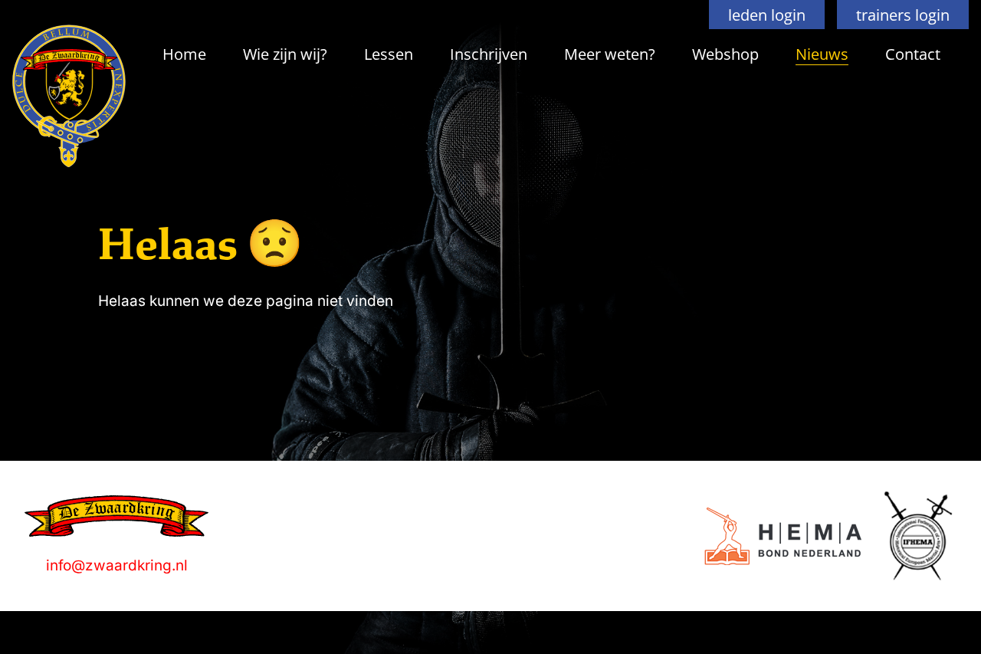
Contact (912, 53)
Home (184, 53)
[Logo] (782, 536)
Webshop (725, 53)
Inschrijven (488, 53)
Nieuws (822, 53)
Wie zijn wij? (285, 53)
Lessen (388, 53)
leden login (766, 14)
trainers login (903, 14)
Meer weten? (609, 53)
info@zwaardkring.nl (117, 565)
